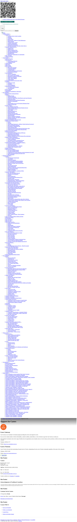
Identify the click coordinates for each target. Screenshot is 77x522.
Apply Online (10, 110)
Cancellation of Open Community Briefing (13, 379)
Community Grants (9, 311)
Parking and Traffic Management (11, 246)
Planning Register (11, 115)
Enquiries (9, 37)
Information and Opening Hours (6, 498)
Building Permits (11, 95)
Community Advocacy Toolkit (13, 310)
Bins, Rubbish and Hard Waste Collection (16, 187)
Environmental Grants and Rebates (14, 195)
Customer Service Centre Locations (14, 36)
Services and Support (12, 330)
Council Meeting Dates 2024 (10, 394)
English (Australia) (13, 19)
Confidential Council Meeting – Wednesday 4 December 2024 (17, 408)
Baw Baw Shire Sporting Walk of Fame (15, 327)
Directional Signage (11, 250)
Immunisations (10, 225)
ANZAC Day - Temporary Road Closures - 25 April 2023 (16, 386)
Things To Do (5, 332)
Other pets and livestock (12, 165)
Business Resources (9, 370)
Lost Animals (10, 158)
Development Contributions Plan (14, 126)
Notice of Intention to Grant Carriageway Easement (15, 375)
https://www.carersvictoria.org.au (10, 453)
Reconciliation (8, 90)
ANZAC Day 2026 (11, 289)
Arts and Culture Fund (12, 338)
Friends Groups (11, 318)
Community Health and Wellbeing (11, 295)
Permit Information (11, 112)
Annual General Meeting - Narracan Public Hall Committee (16, 382)
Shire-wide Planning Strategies (13, 125)
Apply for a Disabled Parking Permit (15, 206)
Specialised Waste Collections (13, 194)
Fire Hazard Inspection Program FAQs (15, 177)
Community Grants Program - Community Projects (17, 312)
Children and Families (9, 275)
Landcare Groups (11, 319)
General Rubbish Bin (12, 189)
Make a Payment (8, 55)
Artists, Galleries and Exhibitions (14, 335)
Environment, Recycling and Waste (12, 182)
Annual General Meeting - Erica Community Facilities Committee (17, 385)
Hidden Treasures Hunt (12, 337)
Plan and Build (6, 92)
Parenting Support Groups (13, 280)
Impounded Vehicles (11, 208)
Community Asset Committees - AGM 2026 (13, 416)
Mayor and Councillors (12, 67)
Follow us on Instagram (7, 509)
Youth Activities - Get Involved (14, 329)
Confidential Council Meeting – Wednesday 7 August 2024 (16, 400)
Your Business (5, 362)
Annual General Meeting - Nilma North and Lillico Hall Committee (18, 383)
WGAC (1, 496)
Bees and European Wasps (13, 168)
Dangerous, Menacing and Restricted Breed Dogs (17, 167)
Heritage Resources (9, 148)
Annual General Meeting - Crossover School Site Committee (16, 380)
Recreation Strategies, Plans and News (15, 326)
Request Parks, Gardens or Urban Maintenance (17, 40)
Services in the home (12, 257)
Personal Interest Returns (12, 71)
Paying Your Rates (11, 237)
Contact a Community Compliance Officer (16, 170)
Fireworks (10, 215)
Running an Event (11, 342)
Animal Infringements (12, 166)
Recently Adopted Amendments (14, 138)
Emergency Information (9, 171)
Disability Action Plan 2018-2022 (14, 273)
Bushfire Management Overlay (13, 135)
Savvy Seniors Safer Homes (13, 263)
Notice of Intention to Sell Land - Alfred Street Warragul (16, 391)
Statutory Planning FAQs (12, 50)
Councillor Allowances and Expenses (15, 70)
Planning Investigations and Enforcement (13, 119)
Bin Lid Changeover (12, 202)
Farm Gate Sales (11, 361)
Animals (6, 156)
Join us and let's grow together (13, 75)
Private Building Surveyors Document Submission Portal (18, 103)
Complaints (10, 38)
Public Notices (8, 65)
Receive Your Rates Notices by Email (15, 232)
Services (9, 264)
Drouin (9, 121)
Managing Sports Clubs (12, 324)
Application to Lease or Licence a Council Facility (17, 300)
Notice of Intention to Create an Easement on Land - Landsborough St (18, 402)
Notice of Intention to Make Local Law (12, 396)
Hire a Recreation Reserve (13, 323)
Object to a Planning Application (14, 116)
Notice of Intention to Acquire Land (12, 410)
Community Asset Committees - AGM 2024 (13, 387)
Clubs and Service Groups (13, 260)
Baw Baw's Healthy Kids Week (14, 287)
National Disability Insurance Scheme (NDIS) (16, 269)
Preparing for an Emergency (13, 174)
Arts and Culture (8, 333)
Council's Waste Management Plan (14, 192)
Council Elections (11, 69)
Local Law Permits (11, 211)
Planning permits (8, 105)
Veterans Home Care (12, 261)
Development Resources (10, 131)
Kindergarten (10, 276)
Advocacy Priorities (9, 58)
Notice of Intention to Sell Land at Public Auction (14, 388)
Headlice (9, 224)
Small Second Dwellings (10, 149)
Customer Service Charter (13, 42)
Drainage (9, 244)
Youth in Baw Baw (9, 328)
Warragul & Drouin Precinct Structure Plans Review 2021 (19, 128)
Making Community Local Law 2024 (12, 401)
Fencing (9, 102)
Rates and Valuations (9, 231)
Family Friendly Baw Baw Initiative (14, 281)
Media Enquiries (11, 41)
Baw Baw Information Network (14, 173)
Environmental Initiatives (12, 196)
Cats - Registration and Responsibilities (15, 162)
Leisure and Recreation (9, 348)
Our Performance (11, 88)
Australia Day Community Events (14, 291)
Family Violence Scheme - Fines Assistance (16, 214)
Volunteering (10, 308)
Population (10, 83)
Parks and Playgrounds (12, 351)
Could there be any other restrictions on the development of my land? (21, 152)
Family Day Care (11, 278)
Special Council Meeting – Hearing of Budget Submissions (16, 395)
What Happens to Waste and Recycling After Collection (18, 199)
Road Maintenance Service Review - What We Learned (18, 245)
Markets (9, 344)
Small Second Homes (12, 96)
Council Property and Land (10, 299)
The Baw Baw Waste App (13, 185)
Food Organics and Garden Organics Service (16, 186)
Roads (9, 243)
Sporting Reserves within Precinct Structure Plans (17, 129)
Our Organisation (8, 73)
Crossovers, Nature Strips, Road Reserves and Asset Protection (20, 98)
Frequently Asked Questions (10, 46)
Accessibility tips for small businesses (15, 274)
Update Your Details (9, 56)
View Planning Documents (13, 106)
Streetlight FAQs (11, 53)
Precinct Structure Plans (12, 127)
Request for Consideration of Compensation (16, 54)
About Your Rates (11, 235)
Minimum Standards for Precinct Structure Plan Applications (19, 136)
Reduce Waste (10, 203)
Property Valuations (11, 238)
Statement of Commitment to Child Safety (13, 91)
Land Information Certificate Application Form (16, 239)
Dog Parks (10, 164)
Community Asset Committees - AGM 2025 (13, 415)
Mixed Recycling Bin (12, 191)
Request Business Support (10, 363)
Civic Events (7, 288)
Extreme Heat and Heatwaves (13, 227)
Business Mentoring (9, 367)
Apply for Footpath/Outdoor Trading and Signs (14, 216)
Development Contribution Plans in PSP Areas (16, 132)
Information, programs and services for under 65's (17, 268)
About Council (6, 57)
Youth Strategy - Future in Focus (14, 331)
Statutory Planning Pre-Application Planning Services (18, 107)
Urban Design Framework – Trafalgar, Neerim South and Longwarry (21, 124)
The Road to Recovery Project (13, 339)
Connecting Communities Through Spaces (13, 298)
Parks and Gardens (8, 219)
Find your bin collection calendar (14, 183)
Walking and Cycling (12, 354)
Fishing (9, 349)
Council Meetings (8, 63)
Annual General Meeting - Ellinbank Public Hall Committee (16, 376)
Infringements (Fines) (9, 217)
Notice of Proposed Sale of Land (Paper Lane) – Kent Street (16, 412)
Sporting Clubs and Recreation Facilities (13, 321)
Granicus (20, 520)
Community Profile (11, 82)
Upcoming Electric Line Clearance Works (13, 378)
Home (4, 418)
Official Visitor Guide (12, 357)
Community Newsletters (9, 296)
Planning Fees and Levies (12, 113)
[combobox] (7, 22)
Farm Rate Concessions (12, 233)
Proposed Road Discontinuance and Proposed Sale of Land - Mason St (18, 389)
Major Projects (8, 60)
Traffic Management (11, 251)
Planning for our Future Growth (11, 120)
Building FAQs (11, 49)
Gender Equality (11, 79)
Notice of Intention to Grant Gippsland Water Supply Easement (17, 374)
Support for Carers (11, 271)
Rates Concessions (11, 236)
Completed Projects (11, 62)
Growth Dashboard (11, 85)
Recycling (10, 193)
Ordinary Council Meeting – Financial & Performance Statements (17, 406)
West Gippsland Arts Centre (13, 336)
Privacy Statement (8, 89)
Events (6, 341)
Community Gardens (12, 305)
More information (11, 154)
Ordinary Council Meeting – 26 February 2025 (14, 414)
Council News (5, 512)
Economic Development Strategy (11, 371)
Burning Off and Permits (12, 207)
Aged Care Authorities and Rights (14, 265)
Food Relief (7, 303)
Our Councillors (8, 66)
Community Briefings (12, 68)
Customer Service (6, 33)
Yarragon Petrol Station (12, 144)
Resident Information (7, 155)
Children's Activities (11, 279)
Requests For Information (12, 101)
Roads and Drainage (9, 242)
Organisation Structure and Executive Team (13, 80)
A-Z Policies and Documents (13, 87)
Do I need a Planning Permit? (13, 150)
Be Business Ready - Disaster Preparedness (16, 180)
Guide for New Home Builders (11, 130)
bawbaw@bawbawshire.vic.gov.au (10, 473)
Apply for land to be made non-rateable (15, 240)
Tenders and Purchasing (12, 77)
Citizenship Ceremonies (12, 292)
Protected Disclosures (26, 519)
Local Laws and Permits (9, 205)
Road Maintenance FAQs (12, 52)
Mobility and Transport (12, 270)
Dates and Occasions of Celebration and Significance (18, 346)
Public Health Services (9, 221)
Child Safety (10, 285)
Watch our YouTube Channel (8, 514)
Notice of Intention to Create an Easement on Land (15, 399)
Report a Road (10, 39)
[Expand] (10, 35)
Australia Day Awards (12, 290)
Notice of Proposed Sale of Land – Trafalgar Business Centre (17, 393)
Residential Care (11, 258)
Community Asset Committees (13, 325)
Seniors (6, 256)
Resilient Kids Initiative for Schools (14, 181)
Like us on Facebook (7, 507)
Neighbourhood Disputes (12, 210)
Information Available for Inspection (14, 76)
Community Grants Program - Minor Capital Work (17, 313)
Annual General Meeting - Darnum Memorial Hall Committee (17, 381)
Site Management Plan (12, 118)
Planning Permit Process (12, 111)
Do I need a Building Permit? (13, 151)
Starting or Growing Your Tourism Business (16, 360)
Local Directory (11, 320)
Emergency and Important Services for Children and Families (19, 282)
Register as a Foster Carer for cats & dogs (15, 163)
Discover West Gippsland (12, 356)
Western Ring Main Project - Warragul (15, 145)
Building (7, 94)
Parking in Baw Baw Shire (13, 248)
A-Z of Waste (10, 204)
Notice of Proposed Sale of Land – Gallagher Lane (15, 413)
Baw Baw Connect (11, 307)
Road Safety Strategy (12, 252)
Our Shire (7, 81)
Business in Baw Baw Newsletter (11, 369)
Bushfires (9, 175)
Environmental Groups (12, 317)
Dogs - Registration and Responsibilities (15, 161)
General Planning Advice (12, 108)
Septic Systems (10, 198)
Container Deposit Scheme (13, 201)
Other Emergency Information (13, 179)
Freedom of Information (12, 43)
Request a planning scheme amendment (15, 141)
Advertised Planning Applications (14, 114)
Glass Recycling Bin (12, 190)
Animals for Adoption (12, 160)
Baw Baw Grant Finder (12, 314)
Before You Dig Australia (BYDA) (12, 93)
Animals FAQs (10, 48)
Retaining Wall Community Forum (14, 146)
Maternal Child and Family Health (14, 277)
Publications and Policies (10, 86)
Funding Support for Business (11, 368)
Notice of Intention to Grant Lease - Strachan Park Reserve (16, 390)
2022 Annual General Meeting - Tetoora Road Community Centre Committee (20, 377)
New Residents (8, 218)
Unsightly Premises (11, 213)
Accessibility (32, 519)
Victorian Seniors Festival (12, 262)
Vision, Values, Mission (12, 78)
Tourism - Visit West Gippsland (11, 355)
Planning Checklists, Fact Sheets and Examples (17, 117)
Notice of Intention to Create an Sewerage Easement (15, 392)
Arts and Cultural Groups (12, 316)
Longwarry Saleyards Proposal (13, 143)
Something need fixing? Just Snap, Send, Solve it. (17, 45)
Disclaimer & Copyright (5, 519)
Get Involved (7, 304)
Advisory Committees (12, 74)
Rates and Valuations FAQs (13, 51)
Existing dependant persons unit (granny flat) (16, 153)
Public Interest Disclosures (13, 44)
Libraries (9, 350)
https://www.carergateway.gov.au (10, 444)
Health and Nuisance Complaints (14, 226)
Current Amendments (12, 139)
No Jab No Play (11, 283)
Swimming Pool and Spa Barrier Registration (16, 100)
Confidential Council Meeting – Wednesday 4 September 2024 (17, 404)
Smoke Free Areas (11, 229)
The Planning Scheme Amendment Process (16, 140)
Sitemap (19, 519)
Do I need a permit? (9, 364)
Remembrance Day (11, 294)
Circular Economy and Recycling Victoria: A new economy (19, 200)
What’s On (10, 358)
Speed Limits (10, 253)
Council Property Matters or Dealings (15, 302)
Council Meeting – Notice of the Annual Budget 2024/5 (15, 398)
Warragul (9, 123)
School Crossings (11, 212)
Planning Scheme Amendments (11, 137)
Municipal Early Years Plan (13, 286)
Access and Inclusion (9, 267)
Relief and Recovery (12, 176)
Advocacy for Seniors (12, 266)
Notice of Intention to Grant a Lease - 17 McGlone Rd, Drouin (17, 407)
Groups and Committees (9, 315)
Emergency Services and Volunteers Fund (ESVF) (17, 241)
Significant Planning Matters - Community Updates (15, 142)
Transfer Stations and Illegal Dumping (15, 188)
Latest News (7, 64)
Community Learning (12, 306)
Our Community (6, 255)
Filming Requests (11, 345)
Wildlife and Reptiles (12, 169)
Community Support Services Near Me (15, 230)
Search (1, 30)
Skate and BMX (11, 352)
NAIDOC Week (11, 293)
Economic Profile (8, 366)
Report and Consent (11, 99)
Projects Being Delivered (12, 61)
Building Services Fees (12, 104)
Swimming (10, 353)
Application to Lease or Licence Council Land (16, 301)
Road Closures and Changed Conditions (15, 249)
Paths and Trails (8, 220)
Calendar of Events (11, 343)
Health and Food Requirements (14, 223)
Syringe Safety (10, 228)
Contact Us (7, 35)
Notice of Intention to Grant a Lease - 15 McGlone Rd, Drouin (17, 403)
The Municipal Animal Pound (13, 157)
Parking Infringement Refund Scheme (12, 254)
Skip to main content (4, 1)
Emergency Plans (11, 178)
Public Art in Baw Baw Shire (13, 340)
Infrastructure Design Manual (13, 133)
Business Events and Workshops (11, 365)
